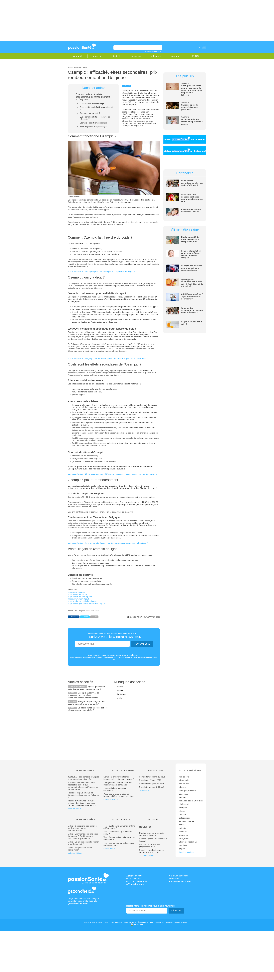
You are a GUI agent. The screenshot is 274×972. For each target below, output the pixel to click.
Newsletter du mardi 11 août (152, 787)
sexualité (183, 831)
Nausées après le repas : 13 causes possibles (189, 107)
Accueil (77, 56)
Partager (74, 617)
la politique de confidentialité (126, 657)
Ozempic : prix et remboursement (93, 123)
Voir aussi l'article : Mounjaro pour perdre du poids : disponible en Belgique (101, 271)
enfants (182, 828)
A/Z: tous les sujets (135, 884)
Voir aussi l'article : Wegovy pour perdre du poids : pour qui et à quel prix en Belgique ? (107, 358)
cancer (97, 56)
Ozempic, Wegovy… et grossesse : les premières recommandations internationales (83, 695)
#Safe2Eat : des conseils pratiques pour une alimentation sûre (192, 197)
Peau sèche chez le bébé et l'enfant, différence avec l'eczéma (118, 795)
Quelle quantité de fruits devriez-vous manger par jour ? (86, 687)
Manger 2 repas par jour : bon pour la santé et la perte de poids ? (86, 702)
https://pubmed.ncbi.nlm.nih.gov (82, 601)
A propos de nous (134, 875)
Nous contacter (133, 878)
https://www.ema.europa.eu (80, 596)
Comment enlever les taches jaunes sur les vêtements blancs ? (118, 778)
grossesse (136, 56)
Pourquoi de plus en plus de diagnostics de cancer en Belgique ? (83, 795)
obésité (120, 686)
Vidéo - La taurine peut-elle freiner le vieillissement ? (83, 843)
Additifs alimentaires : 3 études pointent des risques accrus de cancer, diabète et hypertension (82, 803)
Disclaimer (174, 878)
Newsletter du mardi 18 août (152, 777)
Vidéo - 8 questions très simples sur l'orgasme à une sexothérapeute (82, 828)
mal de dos (184, 783)
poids (119, 698)
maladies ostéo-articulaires (191, 801)
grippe (182, 849)
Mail (95, 617)
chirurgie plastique (187, 790)
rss (187, 47)
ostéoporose (184, 818)
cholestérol (184, 804)
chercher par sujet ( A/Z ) (152, 51)
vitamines (183, 835)
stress (182, 811)
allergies (156, 56)
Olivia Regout (79, 611)
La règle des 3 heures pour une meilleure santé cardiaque (191, 268)
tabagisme (184, 838)
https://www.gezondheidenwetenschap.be (86, 603)
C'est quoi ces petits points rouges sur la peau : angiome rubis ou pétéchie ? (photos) (191, 90)
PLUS (195, 56)
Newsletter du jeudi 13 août (151, 783)
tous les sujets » (186, 852)
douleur (182, 814)
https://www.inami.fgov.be (79, 599)
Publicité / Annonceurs (136, 881)
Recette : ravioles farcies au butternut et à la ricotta (151, 851)
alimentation (184, 780)
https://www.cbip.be (76, 592)
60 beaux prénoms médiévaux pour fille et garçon (192, 121)
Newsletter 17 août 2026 (150, 780)
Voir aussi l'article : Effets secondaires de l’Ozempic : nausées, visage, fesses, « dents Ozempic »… (113, 474)
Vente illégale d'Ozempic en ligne (93, 126)
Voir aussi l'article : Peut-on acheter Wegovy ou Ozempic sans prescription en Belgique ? (108, 543)
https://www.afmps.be (77, 594)
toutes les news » (74, 809)
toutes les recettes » (147, 856)
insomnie (176, 56)
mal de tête (184, 777)
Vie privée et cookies (179, 875)
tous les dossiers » (110, 799)
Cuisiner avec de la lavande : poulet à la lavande (152, 834)
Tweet (86, 617)
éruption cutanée (186, 821)
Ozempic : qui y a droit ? (90, 113)
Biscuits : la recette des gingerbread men (149, 845)
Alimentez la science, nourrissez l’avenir (191, 210)
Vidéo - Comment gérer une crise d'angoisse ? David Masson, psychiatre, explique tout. (83, 836)
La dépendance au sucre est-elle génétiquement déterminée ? (88, 709)
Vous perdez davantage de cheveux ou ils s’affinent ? (192, 183)
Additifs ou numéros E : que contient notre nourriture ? (192, 296)
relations (183, 845)
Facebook (183, 47)
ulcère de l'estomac (188, 842)
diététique (121, 694)
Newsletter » (144, 790)
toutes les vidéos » (75, 853)
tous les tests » (109, 849)
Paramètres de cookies (180, 881)
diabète (117, 56)
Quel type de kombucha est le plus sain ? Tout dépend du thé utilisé (192, 282)
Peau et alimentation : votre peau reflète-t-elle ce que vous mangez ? (191, 254)
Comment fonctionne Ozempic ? (93, 103)
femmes (182, 797)
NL (200, 48)
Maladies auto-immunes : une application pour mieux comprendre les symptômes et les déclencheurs (83, 785)
